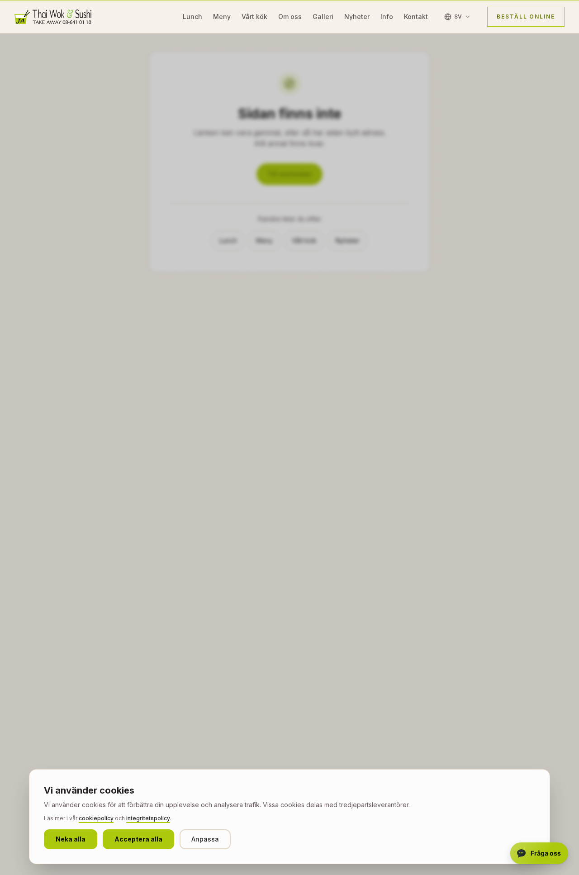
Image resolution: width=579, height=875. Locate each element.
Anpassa (205, 839)
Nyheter (357, 16)
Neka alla (70, 839)
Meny (222, 16)
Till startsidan (289, 174)
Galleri (323, 16)
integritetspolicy (148, 818)
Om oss (290, 16)
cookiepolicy (96, 818)
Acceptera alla (138, 839)
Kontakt (416, 16)
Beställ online (526, 16)
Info (386, 16)
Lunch (192, 16)
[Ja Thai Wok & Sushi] (52, 17)
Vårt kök (254, 16)
